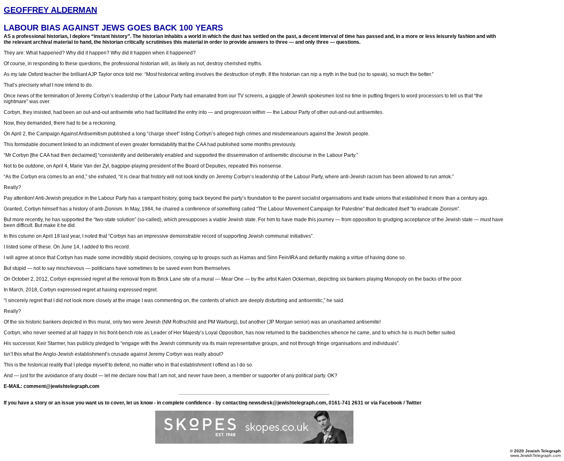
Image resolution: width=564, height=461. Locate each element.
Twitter (414, 403)
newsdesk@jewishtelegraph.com (287, 403)
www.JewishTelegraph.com (535, 455)
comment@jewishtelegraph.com (61, 386)
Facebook (390, 403)
